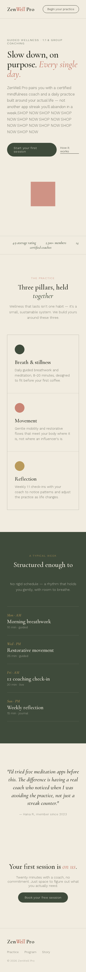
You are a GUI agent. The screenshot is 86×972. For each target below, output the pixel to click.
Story (46, 952)
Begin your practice (60, 9)
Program (30, 952)
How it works (64, 149)
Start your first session (25, 149)
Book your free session (43, 897)
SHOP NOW (27, 113)
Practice (13, 952)
